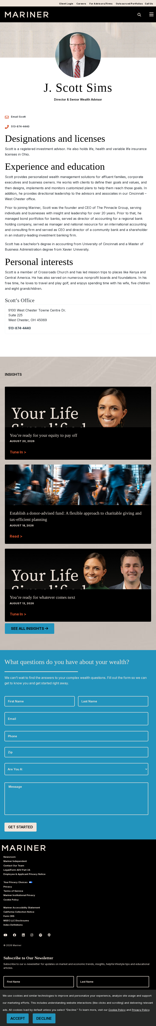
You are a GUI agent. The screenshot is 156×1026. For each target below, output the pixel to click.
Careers (81, 3)
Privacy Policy (140, 1009)
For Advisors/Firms (101, 3)
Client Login (66, 3)
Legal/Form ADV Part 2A (16, 869)
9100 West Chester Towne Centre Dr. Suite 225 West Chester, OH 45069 (37, 315)
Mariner (24, 848)
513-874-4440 (20, 126)
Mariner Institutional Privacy (19, 895)
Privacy (7, 886)
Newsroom (9, 856)
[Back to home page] (27, 16)
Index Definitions (13, 924)
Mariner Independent (15, 861)
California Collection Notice (18, 911)
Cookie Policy (11, 899)
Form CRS (8, 916)
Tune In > (18, 452)
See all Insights (28, 628)
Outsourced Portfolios (129, 3)
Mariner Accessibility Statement (21, 907)
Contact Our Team (13, 865)
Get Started (20, 827)
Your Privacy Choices (15, 882)
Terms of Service (13, 891)
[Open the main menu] (151, 14)
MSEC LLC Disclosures (16, 920)
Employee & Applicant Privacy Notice (24, 874)
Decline (44, 1018)
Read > (16, 536)
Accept (17, 1018)
